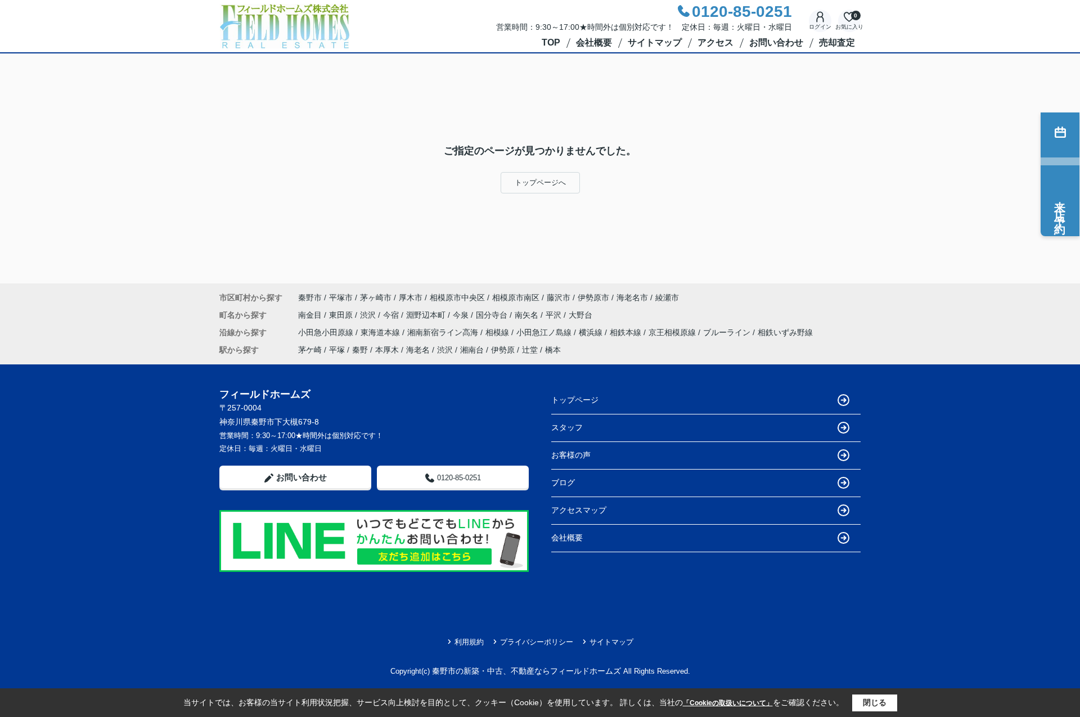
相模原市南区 (515, 297)
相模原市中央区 (457, 297)
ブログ (563, 482)
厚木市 (410, 297)
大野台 (580, 314)
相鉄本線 (627, 332)
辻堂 (530, 349)
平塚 (337, 349)
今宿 (392, 314)
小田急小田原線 (327, 332)
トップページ (574, 399)
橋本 (553, 349)
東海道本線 (381, 332)
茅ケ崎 (310, 349)
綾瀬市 (667, 297)
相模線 (498, 332)
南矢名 (528, 314)
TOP (551, 42)
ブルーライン (728, 332)
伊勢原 (503, 349)
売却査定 (837, 42)
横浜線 (592, 332)
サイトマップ (655, 42)
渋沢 (369, 314)
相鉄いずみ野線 (785, 332)
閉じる (874, 702)
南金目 (311, 314)
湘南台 (472, 349)
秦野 (360, 349)
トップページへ (540, 182)
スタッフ (567, 427)
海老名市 (632, 297)
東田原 (342, 314)
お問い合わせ (776, 42)
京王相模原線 (673, 332)
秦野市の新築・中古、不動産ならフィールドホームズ (526, 670)
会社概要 (594, 42)
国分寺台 (493, 314)
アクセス (716, 42)
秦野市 (310, 297)
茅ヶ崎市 (376, 297)
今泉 (462, 314)
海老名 (418, 349)
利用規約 (469, 642)
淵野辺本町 (427, 314)
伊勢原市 (593, 297)
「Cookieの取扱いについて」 (728, 703)
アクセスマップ (578, 510)
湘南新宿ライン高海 (443, 332)
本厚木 (387, 349)
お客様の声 (571, 454)
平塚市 (341, 297)
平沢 (555, 314)
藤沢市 (558, 297)
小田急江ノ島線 (545, 332)
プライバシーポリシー (536, 642)
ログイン (820, 27)
